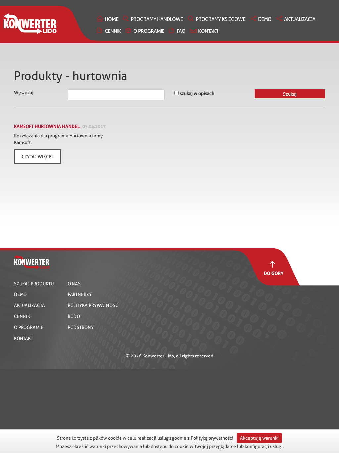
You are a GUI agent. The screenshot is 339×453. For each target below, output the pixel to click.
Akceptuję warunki (259, 438)
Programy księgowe (220, 19)
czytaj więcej (38, 156)
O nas (74, 283)
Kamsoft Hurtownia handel (47, 126)
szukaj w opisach (196, 93)
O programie (148, 31)
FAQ (181, 31)
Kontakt (208, 31)
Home (111, 19)
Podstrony (81, 327)
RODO (74, 316)
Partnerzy (80, 294)
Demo (264, 19)
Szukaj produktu (34, 283)
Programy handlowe (157, 19)
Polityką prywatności (212, 438)
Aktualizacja (299, 19)
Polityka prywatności (94, 305)
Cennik (113, 31)
